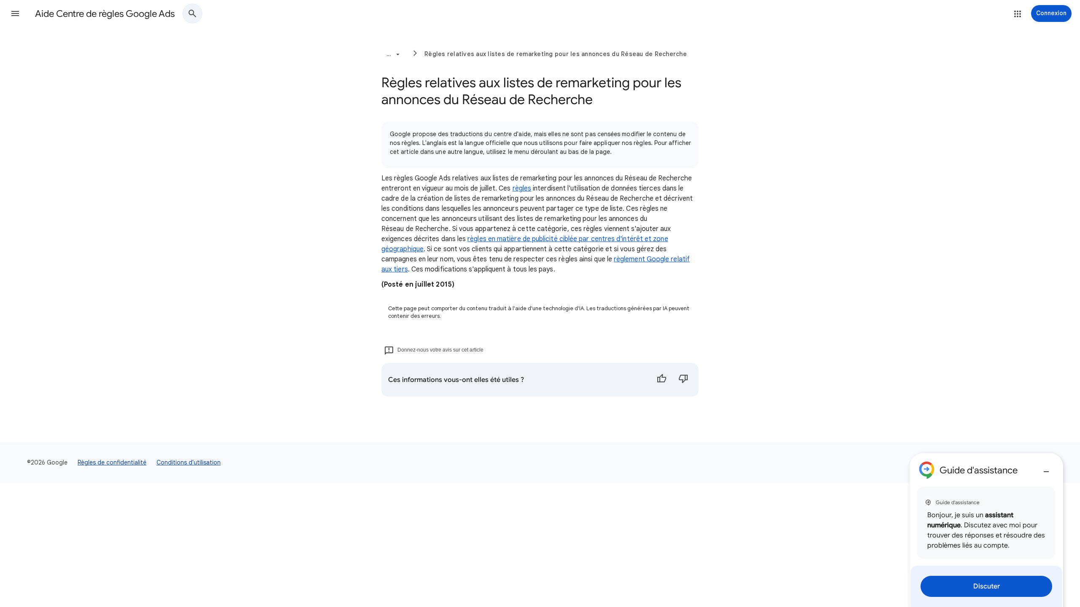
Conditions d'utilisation (189, 462)
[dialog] (986, 530)
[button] (15, 13)
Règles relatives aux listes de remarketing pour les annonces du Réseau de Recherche (555, 54)
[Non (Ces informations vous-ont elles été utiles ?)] (683, 380)
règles (522, 188)
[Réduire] (1046, 468)
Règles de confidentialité (112, 462)
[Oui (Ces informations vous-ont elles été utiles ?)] (661, 380)
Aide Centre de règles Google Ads (105, 13)
